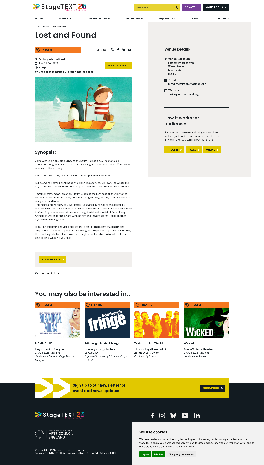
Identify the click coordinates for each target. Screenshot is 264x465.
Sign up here (211, 388)
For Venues (133, 18)
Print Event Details (50, 273)
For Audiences (98, 18)
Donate (190, 7)
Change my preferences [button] (181, 454)
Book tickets (117, 65)
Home (39, 18)
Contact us (214, 7)
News (195, 18)
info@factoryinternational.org (187, 84)
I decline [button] (158, 454)
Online (210, 150)
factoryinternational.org (183, 94)
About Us (220, 18)
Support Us (166, 18)
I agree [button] (145, 454)
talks (192, 150)
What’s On (65, 18)
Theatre (172, 150)
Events (46, 26)
